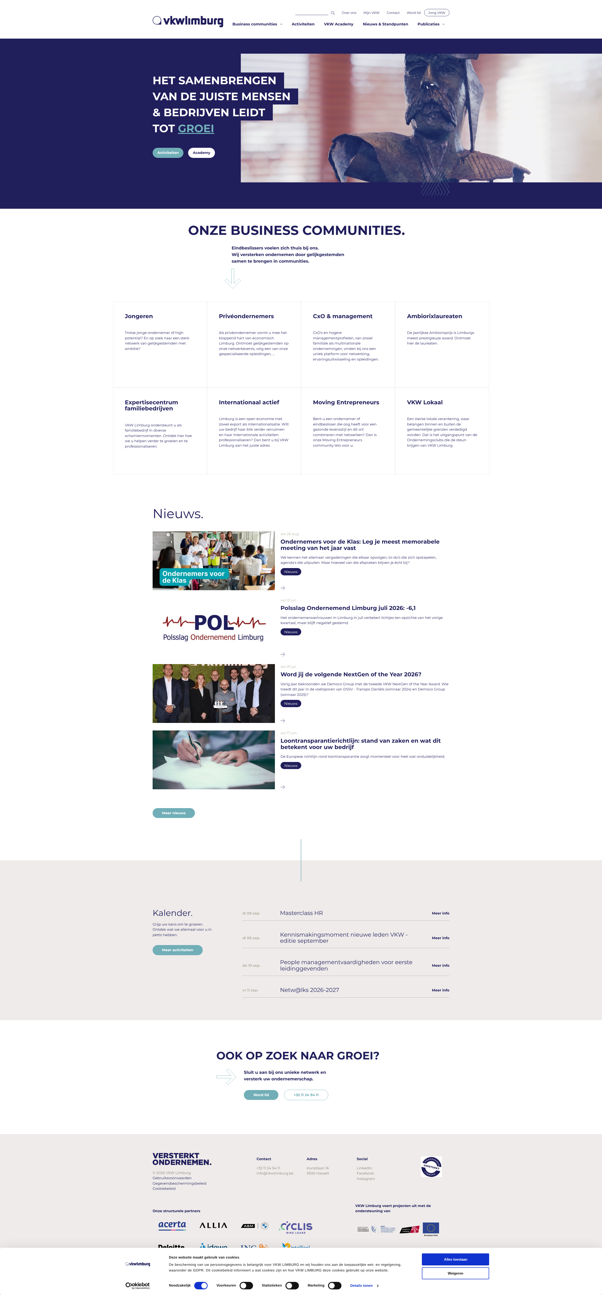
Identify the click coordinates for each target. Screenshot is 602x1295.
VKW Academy (338, 24)
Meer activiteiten (177, 950)
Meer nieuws (174, 813)
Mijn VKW (372, 13)
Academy (201, 152)
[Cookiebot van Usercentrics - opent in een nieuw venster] (137, 1285)
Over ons (349, 13)
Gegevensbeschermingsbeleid (179, 1183)
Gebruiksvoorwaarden (172, 1178)
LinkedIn (364, 1168)
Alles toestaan (455, 1259)
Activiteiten (303, 24)
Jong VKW (436, 13)
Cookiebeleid (164, 1188)
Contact (393, 13)
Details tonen (361, 1286)
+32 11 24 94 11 (306, 1095)
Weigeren (455, 1273)
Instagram (366, 1178)
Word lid (414, 13)
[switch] (246, 1285)
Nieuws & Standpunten (385, 24)
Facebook (365, 1173)
